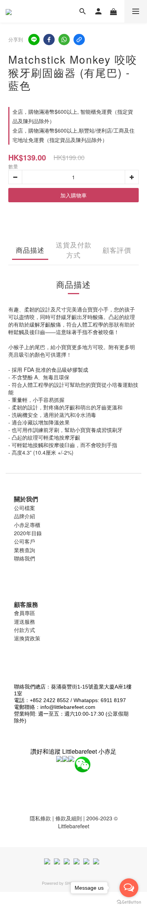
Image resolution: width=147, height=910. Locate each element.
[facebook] (49, 39)
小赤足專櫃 (27, 524)
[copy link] (79, 39)
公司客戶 (24, 541)
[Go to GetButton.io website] (129, 902)
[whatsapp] (64, 39)
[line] (34, 39)
